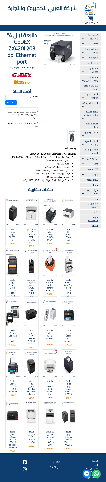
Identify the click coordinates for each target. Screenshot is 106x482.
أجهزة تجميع (92, 180)
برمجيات (95, 185)
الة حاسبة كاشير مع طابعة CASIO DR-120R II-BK (31, 288)
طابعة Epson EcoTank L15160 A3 (13, 335)
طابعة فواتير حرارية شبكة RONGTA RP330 (68, 387)
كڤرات (95, 212)
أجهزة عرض (93, 58)
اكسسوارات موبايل (93, 70)
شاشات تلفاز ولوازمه (92, 96)
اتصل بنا (56, 462)
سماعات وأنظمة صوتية (90, 87)
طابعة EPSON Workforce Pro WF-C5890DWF (68, 288)
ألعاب (95, 164)
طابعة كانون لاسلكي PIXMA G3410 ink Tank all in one (13, 440)
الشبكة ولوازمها (91, 132)
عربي (86, 22)
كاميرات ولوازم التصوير (91, 151)
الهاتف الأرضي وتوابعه (91, 142)
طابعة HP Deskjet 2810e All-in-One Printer (50, 389)
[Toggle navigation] (53, 28)
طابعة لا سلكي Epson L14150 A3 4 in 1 (68, 335)
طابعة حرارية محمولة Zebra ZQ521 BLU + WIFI (12, 288)
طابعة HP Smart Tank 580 (68, 234)
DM (96, 199)
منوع (96, 174)
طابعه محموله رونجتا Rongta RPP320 (50, 285)
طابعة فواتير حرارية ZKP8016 (13, 234)
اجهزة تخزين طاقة (92, 192)
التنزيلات (94, 226)
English (94, 22)
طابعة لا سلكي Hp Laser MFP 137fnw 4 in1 (50, 438)
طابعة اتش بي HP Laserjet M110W (31, 437)
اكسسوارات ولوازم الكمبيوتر (91, 78)
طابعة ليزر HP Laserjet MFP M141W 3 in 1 (31, 236)
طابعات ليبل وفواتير (17, 67)
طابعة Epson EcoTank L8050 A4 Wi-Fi (13, 386)
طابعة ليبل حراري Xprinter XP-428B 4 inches (31, 387)
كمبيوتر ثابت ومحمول (93, 36)
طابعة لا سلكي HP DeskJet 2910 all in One (31, 337)
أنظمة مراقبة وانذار (92, 125)
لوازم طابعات (92, 63)
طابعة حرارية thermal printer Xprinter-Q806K (68, 438)
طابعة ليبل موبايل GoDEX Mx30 (50, 234)
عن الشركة (55, 467)
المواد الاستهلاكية (93, 219)
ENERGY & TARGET (93, 205)
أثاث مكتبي (93, 169)
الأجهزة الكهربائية (90, 103)
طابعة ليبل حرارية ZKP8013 (50, 335)
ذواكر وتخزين (92, 158)
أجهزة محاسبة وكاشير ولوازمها (91, 113)
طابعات (95, 44)
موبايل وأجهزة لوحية (91, 50)
